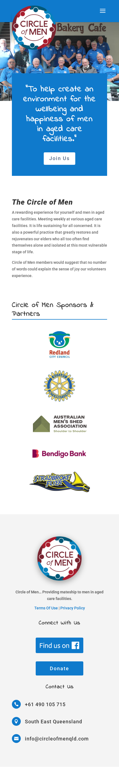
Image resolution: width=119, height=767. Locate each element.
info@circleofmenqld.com (57, 739)
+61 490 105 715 (45, 704)
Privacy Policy (72, 608)
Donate (59, 668)
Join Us (59, 158)
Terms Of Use (46, 608)
